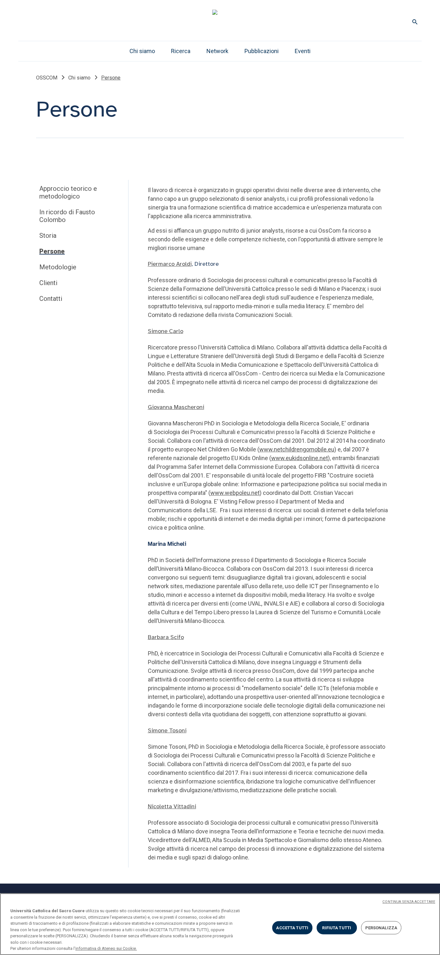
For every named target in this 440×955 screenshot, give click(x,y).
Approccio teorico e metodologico (68, 192)
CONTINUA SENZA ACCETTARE (408, 902)
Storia (47, 235)
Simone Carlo (165, 331)
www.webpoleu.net (235, 492)
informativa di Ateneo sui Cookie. (106, 948)
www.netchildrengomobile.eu (296, 449)
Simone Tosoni (167, 730)
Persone (52, 251)
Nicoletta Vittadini (172, 806)
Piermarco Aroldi (170, 263)
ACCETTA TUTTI (292, 927)
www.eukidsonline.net (299, 458)
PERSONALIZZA (381, 927)
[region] (220, 924)
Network (217, 51)
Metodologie (57, 267)
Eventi (303, 51)
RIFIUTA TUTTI (336, 927)
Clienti (48, 283)
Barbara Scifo (166, 637)
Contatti (50, 298)
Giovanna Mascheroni (176, 407)
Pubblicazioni (261, 51)
